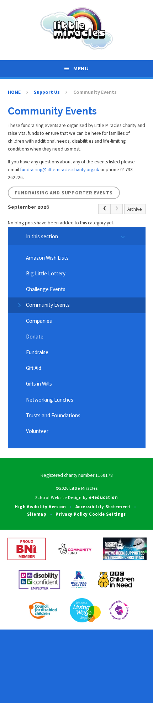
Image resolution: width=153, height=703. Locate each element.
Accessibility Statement (102, 506)
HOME (14, 92)
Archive (134, 209)
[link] (117, 209)
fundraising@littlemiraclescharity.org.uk (59, 170)
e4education (103, 497)
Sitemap (36, 514)
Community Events (95, 92)
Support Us (47, 92)
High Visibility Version (40, 506)
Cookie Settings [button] (107, 514)
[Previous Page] (104, 209)
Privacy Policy (72, 514)
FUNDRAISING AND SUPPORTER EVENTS (64, 193)
